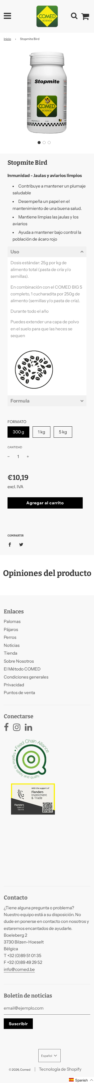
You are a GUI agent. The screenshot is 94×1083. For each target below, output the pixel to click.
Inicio (7, 39)
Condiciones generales (26, 677)
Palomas (12, 621)
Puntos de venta (19, 692)
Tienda (10, 653)
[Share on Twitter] (21, 544)
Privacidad (14, 684)
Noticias (12, 645)
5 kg (63, 431)
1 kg (41, 431)
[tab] (47, 251)
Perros (10, 637)
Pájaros (11, 629)
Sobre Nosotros (19, 661)
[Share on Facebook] (11, 544)
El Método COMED (22, 668)
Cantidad (15, 447)
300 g (18, 431)
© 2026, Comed (19, 1069)
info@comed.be (19, 969)
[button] (39, 142)
